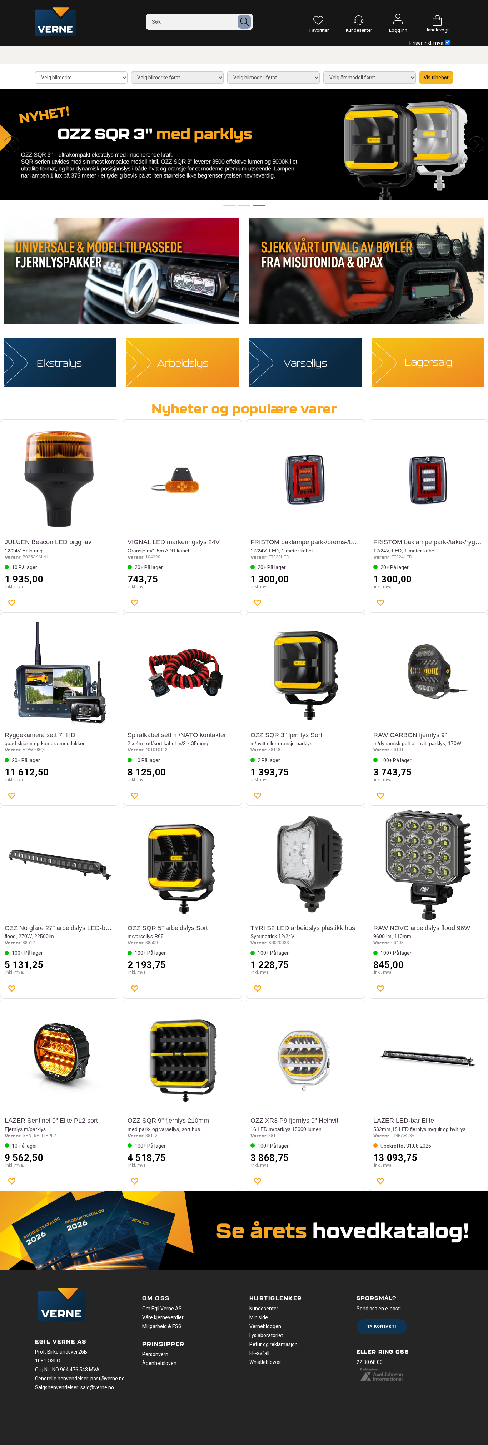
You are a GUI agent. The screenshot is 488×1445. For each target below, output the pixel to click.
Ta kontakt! (381, 1326)
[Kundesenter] (358, 20)
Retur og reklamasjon (273, 1344)
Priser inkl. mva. (426, 43)
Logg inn (398, 20)
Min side (258, 1317)
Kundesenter (263, 1308)
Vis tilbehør (436, 77)
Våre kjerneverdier (163, 1317)
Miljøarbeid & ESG (161, 1326)
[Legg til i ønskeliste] (11, 602)
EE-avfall (259, 1353)
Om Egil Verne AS (162, 1308)
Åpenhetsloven (159, 1363)
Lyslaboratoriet (266, 1335)
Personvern (155, 1354)
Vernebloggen (265, 1326)
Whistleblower (265, 1362)
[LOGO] (62, 1305)
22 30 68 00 (370, 1362)
